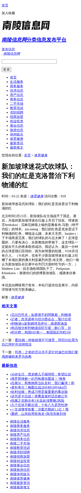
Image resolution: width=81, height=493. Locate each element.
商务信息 (16, 99)
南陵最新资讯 (20, 483)
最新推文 (16, 147)
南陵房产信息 (20, 434)
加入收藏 (8, 13)
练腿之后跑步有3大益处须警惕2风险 (37, 400)
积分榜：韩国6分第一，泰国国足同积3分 (40, 332)
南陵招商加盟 (20, 456)
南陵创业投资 (20, 461)
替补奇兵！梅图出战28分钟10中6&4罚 (38, 387)
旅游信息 (16, 130)
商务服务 (16, 86)
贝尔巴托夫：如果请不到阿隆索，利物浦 (40, 315)
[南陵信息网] (28, 30)
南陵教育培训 (20, 448)
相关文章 (9, 306)
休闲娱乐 (16, 134)
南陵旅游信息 (20, 469)
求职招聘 (16, 112)
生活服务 (16, 82)
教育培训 (16, 108)
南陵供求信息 (20, 430)
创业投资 (16, 121)
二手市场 (16, 103)
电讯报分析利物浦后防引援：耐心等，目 (40, 328)
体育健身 (16, 139)
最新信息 (9, 365)
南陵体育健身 (20, 478)
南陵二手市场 (20, 443)
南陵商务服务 (20, 426)
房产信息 (16, 95)
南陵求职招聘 (20, 452)
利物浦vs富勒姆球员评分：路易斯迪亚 (38, 323)
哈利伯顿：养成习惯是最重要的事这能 (39, 392)
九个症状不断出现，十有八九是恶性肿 (39, 405)
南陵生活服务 (20, 421)
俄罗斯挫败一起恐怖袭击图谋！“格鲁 (38, 378)
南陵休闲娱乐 (20, 474)
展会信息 (16, 125)
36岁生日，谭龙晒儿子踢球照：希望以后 (40, 374)
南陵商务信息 (20, 439)
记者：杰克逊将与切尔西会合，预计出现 (40, 319)
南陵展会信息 (20, 465)
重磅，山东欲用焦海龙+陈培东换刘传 (38, 414)
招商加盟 (16, 117)
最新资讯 (16, 143)
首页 (5, 5)
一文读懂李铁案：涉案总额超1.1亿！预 (39, 409)
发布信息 (8, 49)
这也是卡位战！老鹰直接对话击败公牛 (39, 396)
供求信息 (16, 90)
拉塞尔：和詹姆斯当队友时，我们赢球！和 (42, 383)
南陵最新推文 (20, 487)
